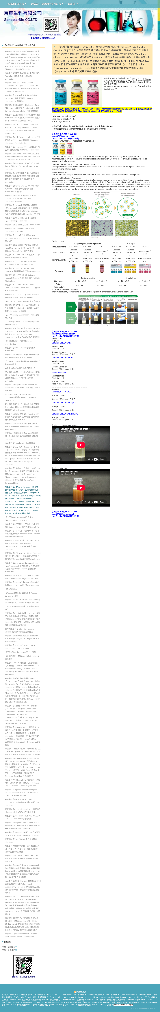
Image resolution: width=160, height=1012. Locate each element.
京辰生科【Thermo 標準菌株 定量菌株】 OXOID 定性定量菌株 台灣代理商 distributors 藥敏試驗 (21, 198)
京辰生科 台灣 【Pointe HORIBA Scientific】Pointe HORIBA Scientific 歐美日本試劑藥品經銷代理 (22, 858)
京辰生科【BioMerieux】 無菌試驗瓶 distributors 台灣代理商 (19, 230)
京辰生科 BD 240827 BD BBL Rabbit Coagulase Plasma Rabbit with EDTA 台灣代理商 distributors (22, 288)
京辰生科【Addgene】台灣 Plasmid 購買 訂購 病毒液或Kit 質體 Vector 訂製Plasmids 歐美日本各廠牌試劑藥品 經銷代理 (22, 825)
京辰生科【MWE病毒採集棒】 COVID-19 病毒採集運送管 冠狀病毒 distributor (22, 356)
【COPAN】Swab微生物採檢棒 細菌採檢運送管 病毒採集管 (22, 362)
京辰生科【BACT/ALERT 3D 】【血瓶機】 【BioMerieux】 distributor (21, 219)
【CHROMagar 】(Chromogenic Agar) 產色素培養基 (22, 316)
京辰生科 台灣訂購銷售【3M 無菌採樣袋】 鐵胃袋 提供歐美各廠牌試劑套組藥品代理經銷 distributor (22, 426)
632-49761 (130, 247)
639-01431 (87, 247)
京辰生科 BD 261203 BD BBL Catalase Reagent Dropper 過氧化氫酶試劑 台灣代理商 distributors (22, 278)
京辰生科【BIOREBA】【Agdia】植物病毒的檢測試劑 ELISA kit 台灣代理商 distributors (22, 583)
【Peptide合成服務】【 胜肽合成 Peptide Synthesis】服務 (21, 594)
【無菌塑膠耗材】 (12, 589)
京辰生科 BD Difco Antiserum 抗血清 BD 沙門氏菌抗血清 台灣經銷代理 (22, 256)
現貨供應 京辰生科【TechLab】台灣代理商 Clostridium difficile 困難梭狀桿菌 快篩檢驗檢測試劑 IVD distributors (22, 407)
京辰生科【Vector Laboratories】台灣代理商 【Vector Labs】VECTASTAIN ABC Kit (22, 810)
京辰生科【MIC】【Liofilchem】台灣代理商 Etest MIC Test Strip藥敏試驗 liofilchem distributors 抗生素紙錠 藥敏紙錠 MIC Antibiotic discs (21, 128)
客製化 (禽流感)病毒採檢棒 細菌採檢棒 (20, 368)
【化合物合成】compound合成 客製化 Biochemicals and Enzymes (20, 518)
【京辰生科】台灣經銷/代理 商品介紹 (101, 46)
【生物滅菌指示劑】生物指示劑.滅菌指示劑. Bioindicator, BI (22, 323)
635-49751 (116, 247)
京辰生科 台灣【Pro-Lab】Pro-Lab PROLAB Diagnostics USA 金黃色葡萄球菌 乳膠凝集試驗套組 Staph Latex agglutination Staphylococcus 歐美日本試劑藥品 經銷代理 (22, 332)
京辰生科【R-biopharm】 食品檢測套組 (20, 443)
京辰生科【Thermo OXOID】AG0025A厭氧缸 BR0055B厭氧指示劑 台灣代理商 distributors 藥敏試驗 (22, 189)
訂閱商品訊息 (81, 992)
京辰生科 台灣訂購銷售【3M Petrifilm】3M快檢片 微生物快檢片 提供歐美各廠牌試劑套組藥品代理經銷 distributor (22, 417)
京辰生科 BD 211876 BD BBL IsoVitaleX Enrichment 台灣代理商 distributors (20, 263)
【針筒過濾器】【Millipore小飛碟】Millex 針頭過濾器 (22, 657)
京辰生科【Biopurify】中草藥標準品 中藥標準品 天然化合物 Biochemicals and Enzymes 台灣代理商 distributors (22, 534)
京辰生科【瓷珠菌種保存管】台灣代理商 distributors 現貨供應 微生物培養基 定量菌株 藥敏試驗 (22, 387)
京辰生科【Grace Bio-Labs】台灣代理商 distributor (21, 840)
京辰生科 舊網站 (8, 950)
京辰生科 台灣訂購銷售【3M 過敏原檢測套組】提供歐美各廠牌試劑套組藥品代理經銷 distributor (21, 436)
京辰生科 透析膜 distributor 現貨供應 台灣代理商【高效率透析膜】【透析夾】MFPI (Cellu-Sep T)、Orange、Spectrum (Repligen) (22, 783)
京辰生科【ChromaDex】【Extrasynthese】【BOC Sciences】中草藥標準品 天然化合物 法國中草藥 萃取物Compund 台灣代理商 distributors (22, 567)
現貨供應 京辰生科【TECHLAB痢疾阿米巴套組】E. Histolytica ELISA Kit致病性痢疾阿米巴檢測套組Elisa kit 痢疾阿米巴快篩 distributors (22, 376)
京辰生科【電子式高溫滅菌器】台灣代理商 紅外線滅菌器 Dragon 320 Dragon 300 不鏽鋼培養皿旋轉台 (22, 638)
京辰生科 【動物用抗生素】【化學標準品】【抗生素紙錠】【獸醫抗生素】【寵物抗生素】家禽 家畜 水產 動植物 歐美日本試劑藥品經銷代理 (23, 751)
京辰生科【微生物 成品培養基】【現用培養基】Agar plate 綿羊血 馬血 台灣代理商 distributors (23, 76)
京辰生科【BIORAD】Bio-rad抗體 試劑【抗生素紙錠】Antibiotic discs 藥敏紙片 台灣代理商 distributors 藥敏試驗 (22, 308)
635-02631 (102, 247)
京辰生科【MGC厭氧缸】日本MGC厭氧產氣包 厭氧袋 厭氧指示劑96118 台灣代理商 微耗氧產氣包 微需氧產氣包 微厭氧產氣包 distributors (22, 177)
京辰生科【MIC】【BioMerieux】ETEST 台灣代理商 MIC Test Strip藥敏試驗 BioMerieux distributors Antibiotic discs (22, 140)
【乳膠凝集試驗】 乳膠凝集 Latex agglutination (18, 342)
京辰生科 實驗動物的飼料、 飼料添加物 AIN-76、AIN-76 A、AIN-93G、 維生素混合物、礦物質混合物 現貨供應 (22, 849)
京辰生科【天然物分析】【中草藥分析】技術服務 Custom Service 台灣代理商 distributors (23, 525)
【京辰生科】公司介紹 (68, 46)
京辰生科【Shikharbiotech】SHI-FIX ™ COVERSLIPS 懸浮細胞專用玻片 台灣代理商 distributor (22, 802)
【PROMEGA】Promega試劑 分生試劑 (20, 652)
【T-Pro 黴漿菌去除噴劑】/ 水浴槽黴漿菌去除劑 (22, 608)
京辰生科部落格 (8, 947)
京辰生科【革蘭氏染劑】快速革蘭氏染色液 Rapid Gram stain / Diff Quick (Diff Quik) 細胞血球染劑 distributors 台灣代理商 (22, 248)
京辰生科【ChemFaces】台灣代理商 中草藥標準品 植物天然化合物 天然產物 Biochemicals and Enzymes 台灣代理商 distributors (22, 544)
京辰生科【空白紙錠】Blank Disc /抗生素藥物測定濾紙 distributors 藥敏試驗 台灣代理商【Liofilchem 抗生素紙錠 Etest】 (22, 156)
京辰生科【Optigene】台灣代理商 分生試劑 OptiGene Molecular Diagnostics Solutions (22, 833)
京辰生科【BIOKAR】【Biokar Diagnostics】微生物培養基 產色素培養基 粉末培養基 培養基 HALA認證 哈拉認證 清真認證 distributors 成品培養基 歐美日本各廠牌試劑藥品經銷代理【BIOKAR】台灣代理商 (22, 871)
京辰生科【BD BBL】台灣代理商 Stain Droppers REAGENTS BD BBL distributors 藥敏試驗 (22, 238)
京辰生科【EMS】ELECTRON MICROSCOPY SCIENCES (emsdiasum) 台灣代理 (22, 817)
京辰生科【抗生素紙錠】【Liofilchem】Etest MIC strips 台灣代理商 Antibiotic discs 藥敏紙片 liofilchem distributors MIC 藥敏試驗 (22, 108)
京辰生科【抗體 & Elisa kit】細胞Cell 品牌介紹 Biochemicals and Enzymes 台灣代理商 (22, 577)
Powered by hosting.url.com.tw (143, 1009)
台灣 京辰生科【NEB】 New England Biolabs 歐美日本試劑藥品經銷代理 (19, 630)
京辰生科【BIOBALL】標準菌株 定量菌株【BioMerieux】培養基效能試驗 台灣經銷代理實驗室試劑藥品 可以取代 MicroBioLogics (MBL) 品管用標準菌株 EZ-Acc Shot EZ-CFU (22, 209)
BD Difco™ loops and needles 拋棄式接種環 (22, 301)
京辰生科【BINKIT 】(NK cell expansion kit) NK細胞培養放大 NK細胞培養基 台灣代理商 (22, 601)
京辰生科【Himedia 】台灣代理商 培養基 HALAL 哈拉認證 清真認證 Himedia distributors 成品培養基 (21, 98)
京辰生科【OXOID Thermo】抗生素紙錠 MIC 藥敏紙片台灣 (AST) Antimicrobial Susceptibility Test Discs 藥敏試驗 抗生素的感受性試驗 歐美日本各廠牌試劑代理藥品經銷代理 (23, 887)
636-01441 (73, 247)
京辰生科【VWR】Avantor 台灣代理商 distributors (20, 349)
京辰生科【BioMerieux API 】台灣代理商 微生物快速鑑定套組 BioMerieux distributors (22, 148)
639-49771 (145, 247)
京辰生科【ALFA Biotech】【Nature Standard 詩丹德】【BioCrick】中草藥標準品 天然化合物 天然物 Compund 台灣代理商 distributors (23, 556)
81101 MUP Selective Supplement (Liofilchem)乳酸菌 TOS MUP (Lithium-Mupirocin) (20, 397)
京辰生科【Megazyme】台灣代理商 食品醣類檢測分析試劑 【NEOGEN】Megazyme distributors (22, 166)
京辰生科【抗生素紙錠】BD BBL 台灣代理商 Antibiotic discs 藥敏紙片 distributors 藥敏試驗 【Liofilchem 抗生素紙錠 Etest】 (22, 118)
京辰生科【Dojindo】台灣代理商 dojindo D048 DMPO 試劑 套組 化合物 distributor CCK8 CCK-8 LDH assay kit (21, 792)
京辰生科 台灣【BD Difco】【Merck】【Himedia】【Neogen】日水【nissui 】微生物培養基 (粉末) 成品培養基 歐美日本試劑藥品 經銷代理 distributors (22, 87)
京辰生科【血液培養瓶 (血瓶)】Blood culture (22, 224)
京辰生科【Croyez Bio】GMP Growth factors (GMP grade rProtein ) (20, 646)
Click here (110, 89)
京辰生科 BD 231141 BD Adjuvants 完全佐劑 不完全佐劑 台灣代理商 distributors (22, 296)
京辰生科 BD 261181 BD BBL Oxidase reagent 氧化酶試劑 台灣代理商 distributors (22, 269)
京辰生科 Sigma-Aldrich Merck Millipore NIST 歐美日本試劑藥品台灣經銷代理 (21, 935)
